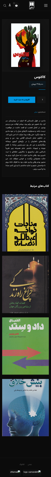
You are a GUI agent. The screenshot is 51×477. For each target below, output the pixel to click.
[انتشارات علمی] (31, 5)
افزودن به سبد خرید (22, 99)
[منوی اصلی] (45, 5)
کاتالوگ (21, 464)
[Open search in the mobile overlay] (5, 5)
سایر (35, 112)
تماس (30, 464)
